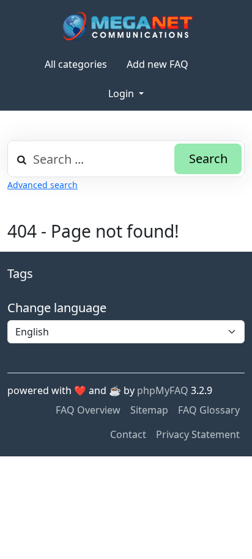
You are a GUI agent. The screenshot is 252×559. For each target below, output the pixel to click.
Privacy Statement (198, 434)
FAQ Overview (88, 410)
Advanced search (42, 185)
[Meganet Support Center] (126, 26)
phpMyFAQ (162, 390)
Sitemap (149, 410)
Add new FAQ (157, 64)
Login (122, 93)
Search (208, 158)
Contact (128, 434)
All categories (76, 64)
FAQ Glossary (209, 410)
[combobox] (126, 159)
